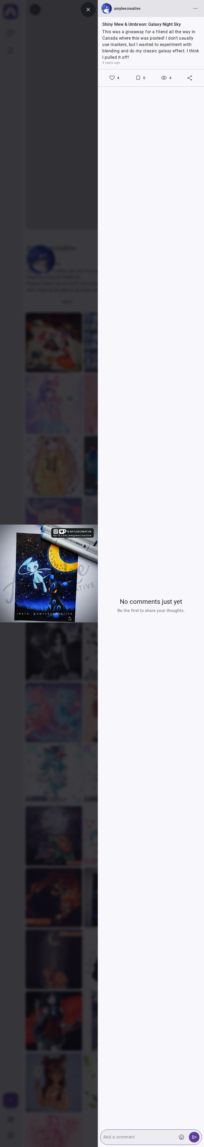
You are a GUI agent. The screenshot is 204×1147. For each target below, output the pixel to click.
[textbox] (137, 1137)
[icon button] (88, 9)
